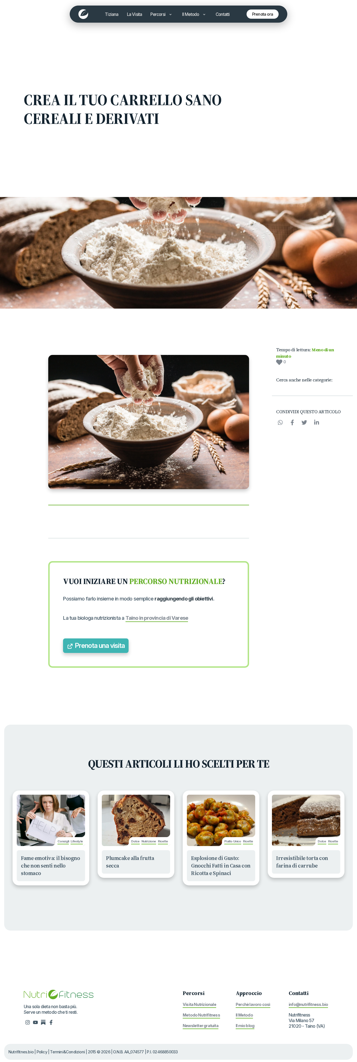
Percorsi (158, 14)
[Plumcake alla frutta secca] (136, 820)
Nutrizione (148, 841)
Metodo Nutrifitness (201, 1015)
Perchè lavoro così (253, 1004)
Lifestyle (77, 841)
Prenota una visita (99, 645)
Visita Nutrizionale (199, 1004)
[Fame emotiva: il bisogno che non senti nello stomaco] (51, 820)
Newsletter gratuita (200, 1025)
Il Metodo (191, 14)
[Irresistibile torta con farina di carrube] (306, 820)
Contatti (223, 14)
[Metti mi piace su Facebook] (51, 1022)
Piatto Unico (232, 841)
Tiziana (111, 14)
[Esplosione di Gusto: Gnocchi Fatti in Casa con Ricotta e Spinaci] (221, 820)
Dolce (135, 841)
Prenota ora (262, 14)
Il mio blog (245, 1025)
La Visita (134, 14)
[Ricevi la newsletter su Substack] (43, 1022)
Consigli (63, 841)
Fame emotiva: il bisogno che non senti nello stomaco (50, 865)
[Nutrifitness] (83, 14)
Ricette (163, 841)
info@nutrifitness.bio (308, 1004)
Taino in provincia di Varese (157, 618)
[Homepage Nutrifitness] (58, 994)
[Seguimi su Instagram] (28, 1022)
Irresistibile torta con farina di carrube (302, 861)
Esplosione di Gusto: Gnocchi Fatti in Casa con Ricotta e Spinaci (220, 865)
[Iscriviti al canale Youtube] (35, 1022)
